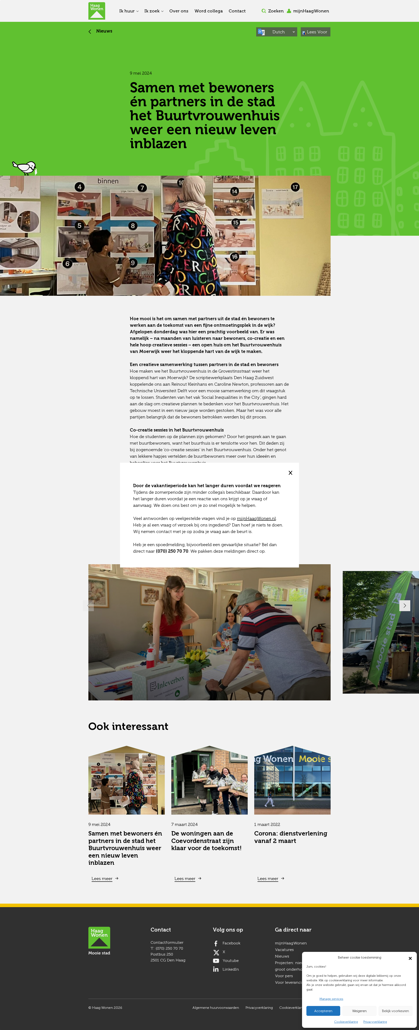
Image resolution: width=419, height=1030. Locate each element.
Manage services (331, 999)
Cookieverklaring (346, 1022)
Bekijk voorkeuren (395, 1011)
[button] (410, 957)
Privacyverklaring (375, 1022)
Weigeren (359, 1011)
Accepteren (323, 1011)
